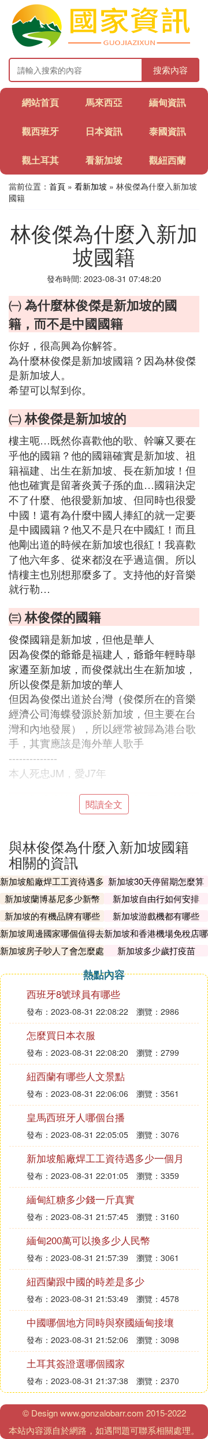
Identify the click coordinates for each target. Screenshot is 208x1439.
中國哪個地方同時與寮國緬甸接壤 (100, 1322)
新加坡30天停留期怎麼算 (156, 881)
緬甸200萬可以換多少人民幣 (88, 1240)
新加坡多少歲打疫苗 (156, 950)
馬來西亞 (104, 102)
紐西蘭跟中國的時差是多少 (85, 1281)
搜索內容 (170, 70)
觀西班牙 (40, 131)
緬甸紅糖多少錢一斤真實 (81, 1199)
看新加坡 (104, 159)
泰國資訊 (167, 131)
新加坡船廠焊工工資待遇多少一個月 (52, 887)
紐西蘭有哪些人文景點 (76, 1076)
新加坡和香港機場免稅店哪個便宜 (156, 939)
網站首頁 (40, 102)
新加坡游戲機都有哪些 (156, 916)
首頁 (57, 186)
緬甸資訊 (167, 102)
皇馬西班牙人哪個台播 (76, 1117)
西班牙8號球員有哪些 (73, 993)
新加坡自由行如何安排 (156, 898)
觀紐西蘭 (167, 159)
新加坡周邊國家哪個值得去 (52, 933)
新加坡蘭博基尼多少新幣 (52, 898)
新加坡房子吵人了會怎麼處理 (52, 956)
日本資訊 (104, 131)
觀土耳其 (40, 159)
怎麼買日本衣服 (61, 1035)
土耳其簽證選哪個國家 (76, 1363)
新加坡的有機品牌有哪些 (52, 916)
